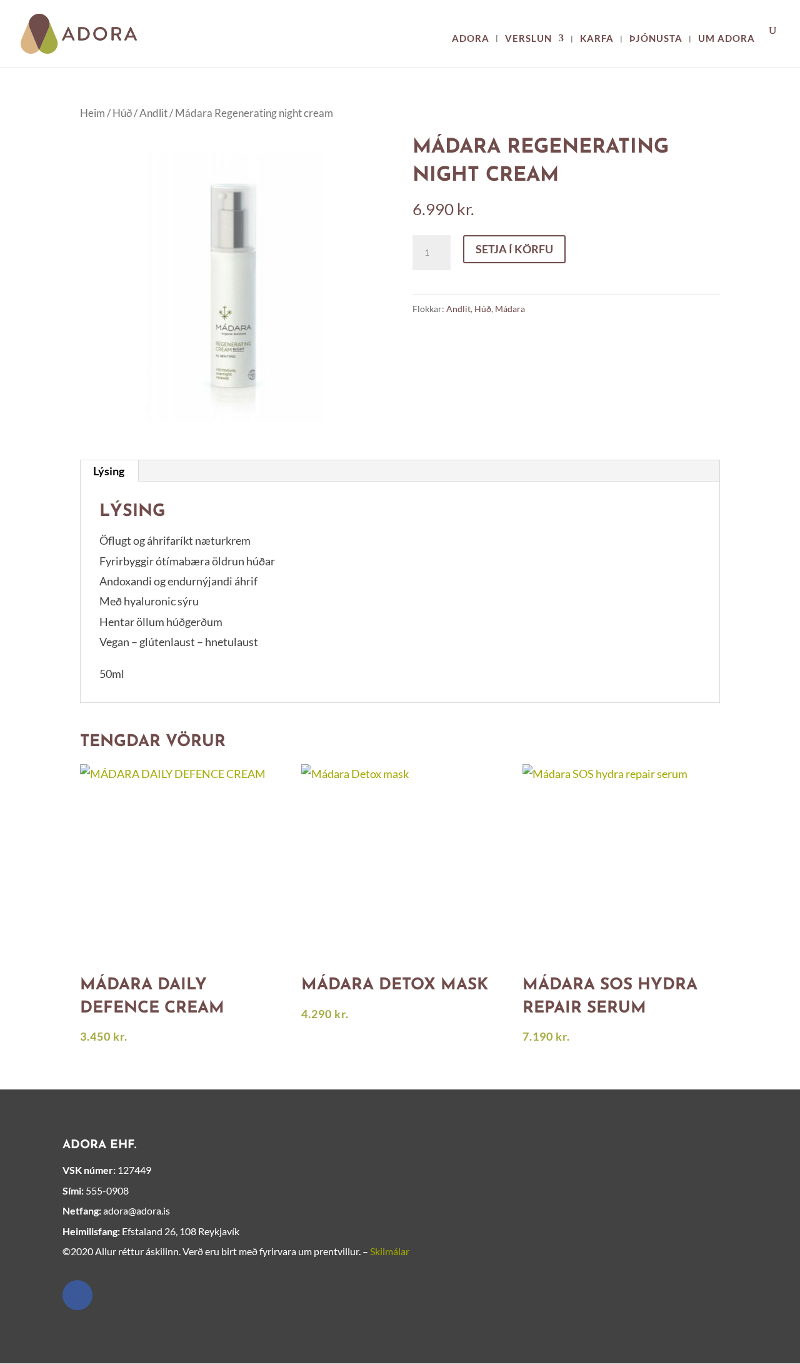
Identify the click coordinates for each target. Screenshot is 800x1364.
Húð (122, 113)
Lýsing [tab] (108, 471)
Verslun (528, 39)
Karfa (597, 39)
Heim (92, 113)
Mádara (510, 308)
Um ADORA (726, 39)
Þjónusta (655, 39)
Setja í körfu (514, 249)
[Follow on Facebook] (77, 1295)
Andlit (153, 113)
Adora (470, 39)
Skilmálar (389, 1251)
